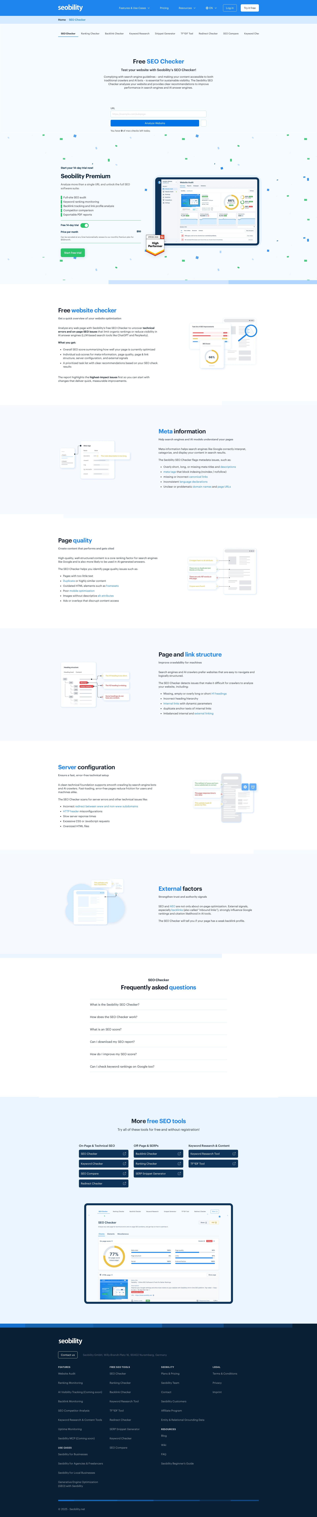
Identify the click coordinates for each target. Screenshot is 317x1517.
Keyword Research (139, 33)
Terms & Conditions (225, 1373)
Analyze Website (155, 123)
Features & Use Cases (132, 8)
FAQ (163, 1454)
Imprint (217, 1392)
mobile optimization (82, 590)
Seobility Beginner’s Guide (177, 1463)
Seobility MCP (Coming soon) (76, 1438)
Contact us (68, 1355)
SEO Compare (231, 33)
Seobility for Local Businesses (76, 1472)
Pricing (164, 8)
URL (113, 108)
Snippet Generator (165, 33)
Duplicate (69, 580)
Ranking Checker (90, 33)
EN (211, 8)
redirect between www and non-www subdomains (106, 806)
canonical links (198, 476)
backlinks (177, 910)
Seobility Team (170, 1382)
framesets (112, 585)
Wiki (163, 1445)
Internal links (171, 703)
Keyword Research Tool (205, 1153)
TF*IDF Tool (187, 33)
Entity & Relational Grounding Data (182, 1419)
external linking (203, 713)
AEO (172, 906)
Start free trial (72, 252)
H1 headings (219, 693)
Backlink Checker (114, 33)
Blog (164, 1435)
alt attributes (106, 595)
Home (62, 19)
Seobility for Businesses (73, 1454)
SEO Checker (68, 33)
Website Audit (66, 1373)
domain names (202, 486)
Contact (166, 1392)
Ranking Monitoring (70, 1382)
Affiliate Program (171, 1410)
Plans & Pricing (170, 1373)
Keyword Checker (253, 33)
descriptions (228, 466)
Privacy (217, 1382)
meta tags (169, 471)
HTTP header (71, 811)
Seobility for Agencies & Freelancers (80, 1463)
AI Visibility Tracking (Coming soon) (80, 1392)
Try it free (250, 8)
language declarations (194, 481)
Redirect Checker (208, 33)
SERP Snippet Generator (151, 1173)
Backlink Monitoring (70, 1401)
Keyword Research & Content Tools (80, 1419)
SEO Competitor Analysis (73, 1410)
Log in (230, 8)
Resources (185, 8)
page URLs (224, 486)
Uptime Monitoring (70, 1429)
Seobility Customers (173, 1401)
